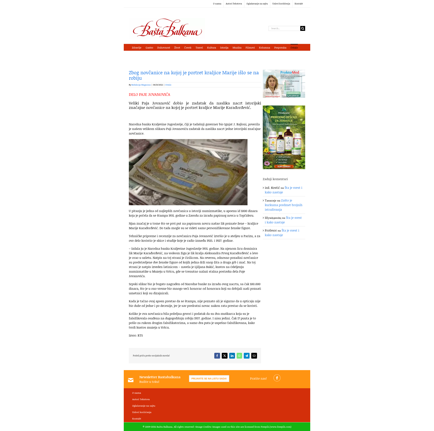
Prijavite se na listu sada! (209, 378)
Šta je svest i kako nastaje (283, 219)
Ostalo (168, 84)
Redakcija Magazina (141, 84)
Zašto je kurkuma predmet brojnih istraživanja (283, 205)
